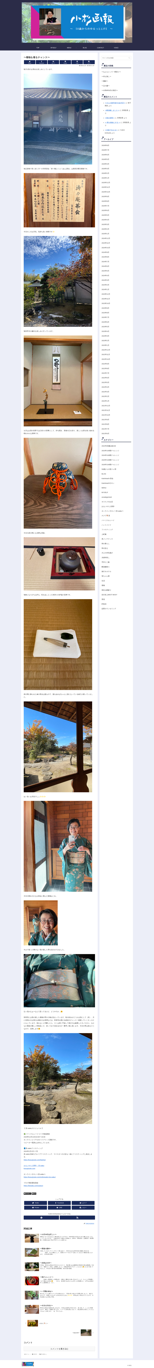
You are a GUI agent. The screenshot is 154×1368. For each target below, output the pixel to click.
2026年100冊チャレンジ (110, 464)
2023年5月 (105, 327)
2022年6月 (105, 378)
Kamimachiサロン (108, 483)
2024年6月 (105, 266)
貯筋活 (104, 604)
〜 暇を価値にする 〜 (112, 122)
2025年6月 (105, 210)
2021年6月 (105, 433)
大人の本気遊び (107, 553)
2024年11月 (106, 243)
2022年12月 (106, 350)
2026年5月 (105, 159)
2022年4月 (105, 387)
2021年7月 (105, 429)
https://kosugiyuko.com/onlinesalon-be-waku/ (40, 1177)
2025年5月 (105, 215)
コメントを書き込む (59, 1349)
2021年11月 (106, 410)
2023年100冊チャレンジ (110, 451)
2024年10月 (106, 248)
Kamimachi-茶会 (107, 478)
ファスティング (107, 529)
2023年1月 (105, 345)
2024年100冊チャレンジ (110, 455)
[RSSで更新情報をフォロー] (77, 1218)
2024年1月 (105, 289)
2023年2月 (105, 340)
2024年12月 (106, 238)
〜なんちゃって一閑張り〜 (111, 72)
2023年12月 (106, 294)
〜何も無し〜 (106, 76)
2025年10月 (106, 192)
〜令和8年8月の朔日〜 (110, 90)
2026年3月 (105, 169)
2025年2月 (105, 229)
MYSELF (105, 492)
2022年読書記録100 (109, 446)
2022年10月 (106, 359)
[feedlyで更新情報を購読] (41, 1218)
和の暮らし (28, 1193)
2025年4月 (105, 220)
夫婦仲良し (106, 557)
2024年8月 (105, 257)
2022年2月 (105, 396)
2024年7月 (105, 261)
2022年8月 (105, 368)
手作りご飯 (106, 562)
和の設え (105, 548)
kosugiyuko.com (29, 1168)
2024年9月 (105, 252)
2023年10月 (106, 303)
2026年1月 (105, 178)
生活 (103, 581)
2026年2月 (105, 173)
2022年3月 (105, 392)
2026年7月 (105, 150)
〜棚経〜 (105, 81)
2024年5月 (105, 271)
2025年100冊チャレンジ (110, 460)
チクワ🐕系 (106, 516)
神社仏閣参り (106, 590)
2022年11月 (106, 354)
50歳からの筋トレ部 (109, 469)
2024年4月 (105, 275)
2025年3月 (105, 224)
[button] (129, 58)
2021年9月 (105, 419)
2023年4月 (105, 331)
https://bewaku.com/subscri (33, 1186)
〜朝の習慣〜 (109, 118)
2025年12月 (106, 182)
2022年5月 (105, 382)
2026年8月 (105, 145)
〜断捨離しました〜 (112, 110)
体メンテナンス (107, 539)
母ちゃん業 (106, 576)
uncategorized (107, 497)
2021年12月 (106, 406)
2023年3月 (105, 336)
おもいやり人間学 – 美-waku (34, 1166)
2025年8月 (105, 201)
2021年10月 (106, 415)
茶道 (34, 1193)
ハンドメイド (106, 525)
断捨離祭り (106, 567)
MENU (104, 488)
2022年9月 (105, 364)
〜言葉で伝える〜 (111, 130)
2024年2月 (105, 285)
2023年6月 (105, 322)
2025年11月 (106, 187)
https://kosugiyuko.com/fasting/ (35, 1160)
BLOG (104, 474)
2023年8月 (105, 313)
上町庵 (104, 534)
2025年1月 (105, 234)
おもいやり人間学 (108, 506)
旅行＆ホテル (106, 571)
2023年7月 (105, 317)
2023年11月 (106, 299)
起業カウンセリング (109, 609)
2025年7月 (105, 206)
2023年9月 (105, 308)
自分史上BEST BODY (109, 595)
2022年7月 (105, 373)
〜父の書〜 (106, 86)
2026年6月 (105, 155)
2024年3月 (105, 280)
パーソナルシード (108, 520)
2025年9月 (105, 196)
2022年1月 (105, 401)
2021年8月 (105, 424)
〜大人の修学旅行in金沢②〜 (115, 103)
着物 (103, 585)
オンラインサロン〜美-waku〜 (113, 511)
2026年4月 (105, 164)
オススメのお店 (107, 502)
